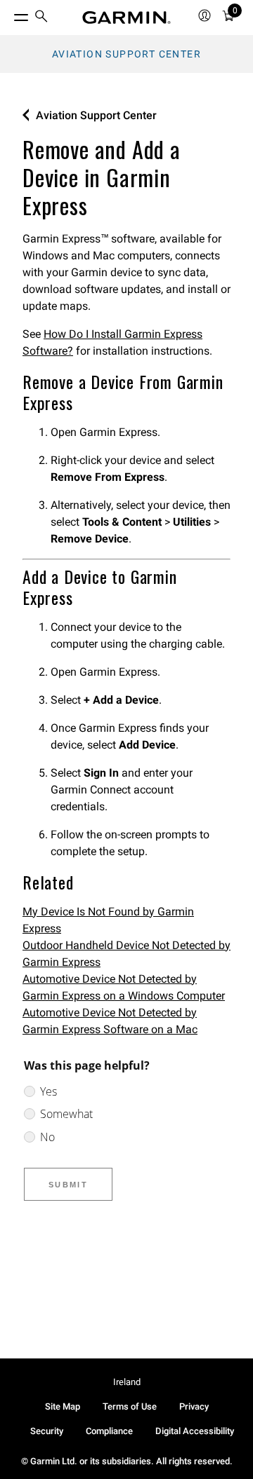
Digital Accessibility (194, 1431)
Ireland (127, 1382)
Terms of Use (130, 1406)
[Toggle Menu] (8, 14)
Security (46, 1431)
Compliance (109, 1431)
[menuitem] (41, 18)
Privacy (194, 1406)
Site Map (62, 1406)
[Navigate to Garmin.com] (126, 17)
